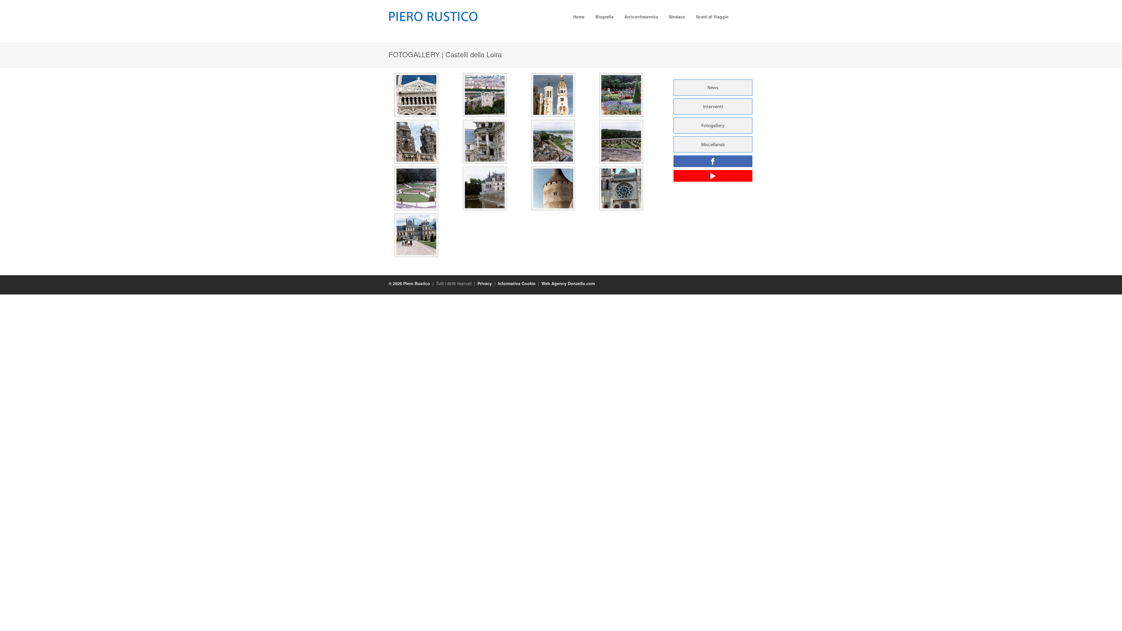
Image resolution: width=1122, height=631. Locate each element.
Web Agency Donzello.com (568, 283)
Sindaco (677, 17)
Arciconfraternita (641, 17)
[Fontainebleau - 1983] (416, 215)
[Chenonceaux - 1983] (621, 121)
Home (579, 17)
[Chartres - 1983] (621, 168)
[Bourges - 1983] (621, 74)
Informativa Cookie (517, 283)
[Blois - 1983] (484, 121)
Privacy (484, 283)
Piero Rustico (416, 283)
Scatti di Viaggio (712, 17)
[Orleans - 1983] (416, 121)
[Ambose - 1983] (553, 121)
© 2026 (396, 283)
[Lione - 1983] (416, 74)
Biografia (604, 17)
